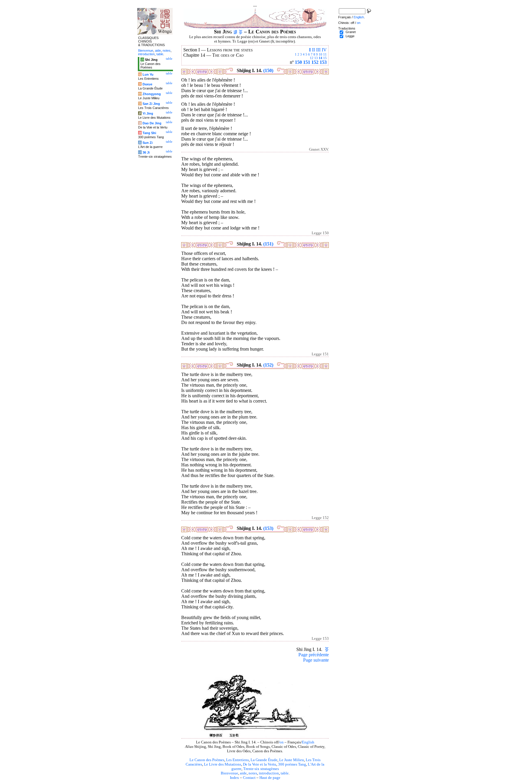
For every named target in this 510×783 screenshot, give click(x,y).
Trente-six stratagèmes (261, 769)
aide (243, 773)
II (313, 49)
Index (234, 778)
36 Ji (146, 152)
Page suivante (316, 659)
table (285, 773)
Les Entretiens (237, 760)
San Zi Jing (151, 103)
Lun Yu (148, 74)
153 (323, 62)
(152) (268, 364)
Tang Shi (149, 133)
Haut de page (269, 778)
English (308, 742)
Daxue (147, 84)
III (318, 49)
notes (253, 773)
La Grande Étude (264, 760)
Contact (249, 778)
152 (314, 62)
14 (320, 58)
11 (325, 54)
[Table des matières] (241, 32)
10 (320, 54)
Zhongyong (152, 94)
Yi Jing (148, 113)
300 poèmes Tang (292, 764)
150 (298, 62)
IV (324, 49)
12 (311, 58)
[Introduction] (235, 32)
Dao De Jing (152, 123)
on (281, 742)
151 (306, 62)
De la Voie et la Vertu (259, 764)
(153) (268, 528)
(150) (268, 70)
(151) (268, 243)
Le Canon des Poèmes (206, 760)
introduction (269, 773)
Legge (350, 36)
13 (316, 58)
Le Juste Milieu (291, 760)
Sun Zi (148, 142)
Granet (351, 32)
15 (325, 58)
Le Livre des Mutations (222, 764)
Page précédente (313, 654)
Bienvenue (229, 773)
